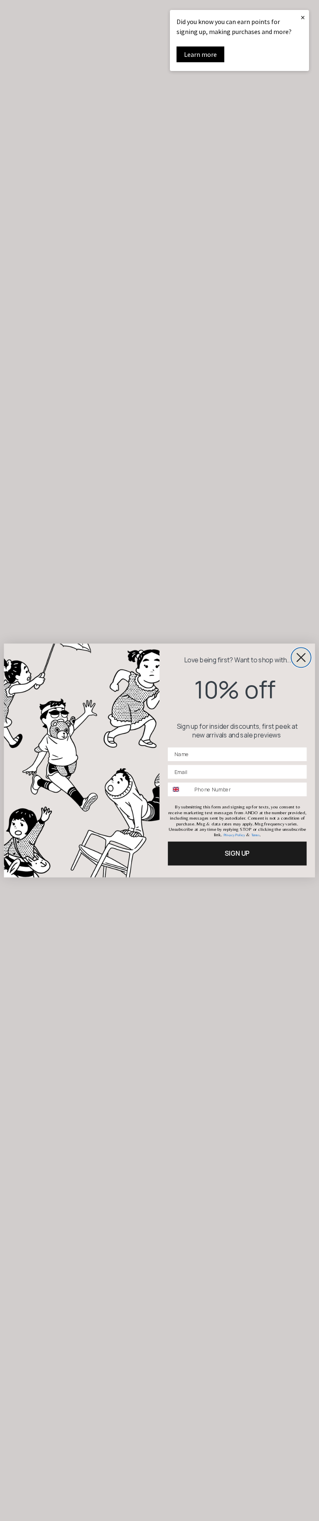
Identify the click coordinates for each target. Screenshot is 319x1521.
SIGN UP (237, 853)
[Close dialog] (301, 657)
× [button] (303, 17)
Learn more (200, 54)
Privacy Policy (234, 835)
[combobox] (179, 789)
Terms (255, 835)
